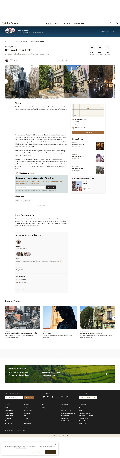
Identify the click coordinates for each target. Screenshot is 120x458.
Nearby (7, 421)
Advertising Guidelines (86, 415)
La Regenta (47, 333)
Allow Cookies (50, 452)
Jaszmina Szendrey (28, 261)
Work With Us (65, 421)
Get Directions (88, 132)
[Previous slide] (5, 81)
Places (7, 404)
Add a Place (9, 423)
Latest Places (9, 410)
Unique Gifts (64, 418)
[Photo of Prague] (77, 186)
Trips (44, 404)
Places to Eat (9, 415)
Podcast (26, 421)
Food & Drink (28, 410)
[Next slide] (114, 81)
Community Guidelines (68, 413)
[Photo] (100, 146)
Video (26, 418)
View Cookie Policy (21, 448)
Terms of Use (53, 190)
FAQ (80, 410)
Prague (29, 162)
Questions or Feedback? (60, 435)
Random (8, 418)
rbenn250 (52, 261)
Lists (25, 415)
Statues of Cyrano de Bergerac (91, 333)
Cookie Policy (83, 421)
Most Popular (9, 413)
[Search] (117, 23)
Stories (26, 408)
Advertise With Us (84, 413)
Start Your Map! (104, 32)
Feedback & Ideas (66, 410)
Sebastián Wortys (15, 61)
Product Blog (65, 415)
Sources (18, 290)
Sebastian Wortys (21, 248)
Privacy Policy (46, 190)
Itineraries (27, 413)
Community (65, 404)
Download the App (89, 397)
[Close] (56, 444)
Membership (65, 408)
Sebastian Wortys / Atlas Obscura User (49, 98)
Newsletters (27, 423)
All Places (8, 408)
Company (82, 404)
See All (59, 261)
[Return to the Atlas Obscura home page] (11, 23)
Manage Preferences (37, 452)
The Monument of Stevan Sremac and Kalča (21, 333)
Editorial (27, 404)
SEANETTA (19, 261)
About (81, 408)
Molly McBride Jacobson (41, 261)
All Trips (44, 408)
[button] (92, 47)
